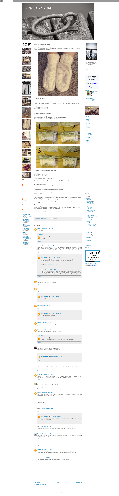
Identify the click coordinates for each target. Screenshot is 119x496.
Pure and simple (26, 242)
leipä (87, 130)
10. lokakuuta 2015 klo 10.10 (47, 280)
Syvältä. (24, 224)
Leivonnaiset (88, 122)
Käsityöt (87, 120)
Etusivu (58, 482)
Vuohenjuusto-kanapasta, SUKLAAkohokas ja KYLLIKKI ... (92, 207)
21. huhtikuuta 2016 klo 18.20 (48, 374)
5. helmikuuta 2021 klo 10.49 (46, 449)
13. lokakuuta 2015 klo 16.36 (55, 313)
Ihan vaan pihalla (26, 229)
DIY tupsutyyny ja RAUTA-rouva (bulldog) (92, 220)
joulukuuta (89, 199)
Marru (38, 346)
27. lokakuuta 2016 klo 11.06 (45, 383)
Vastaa (38, 232)
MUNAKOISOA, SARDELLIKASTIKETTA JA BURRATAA (27, 187)
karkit (87, 141)
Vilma (38, 433)
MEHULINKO (89, 205)
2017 (87, 193)
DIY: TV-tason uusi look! (27, 216)
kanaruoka (88, 127)
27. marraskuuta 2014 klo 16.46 (56, 257)
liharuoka (88, 117)
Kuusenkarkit (25, 210)
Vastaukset (41, 234)
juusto (87, 136)
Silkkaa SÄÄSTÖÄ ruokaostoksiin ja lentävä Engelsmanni (92, 216)
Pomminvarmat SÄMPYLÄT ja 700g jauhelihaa (92, 225)
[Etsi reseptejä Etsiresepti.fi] (90, 263)
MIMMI (38, 383)
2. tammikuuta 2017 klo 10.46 (55, 416)
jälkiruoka (88, 123)
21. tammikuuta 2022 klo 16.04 (51, 264)
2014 (87, 198)
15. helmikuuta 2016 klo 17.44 (56, 356)
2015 (87, 196)
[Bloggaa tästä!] (52, 218)
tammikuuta (89, 245)
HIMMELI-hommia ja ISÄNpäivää (91, 222)
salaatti (87, 140)
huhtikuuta (89, 240)
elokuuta (89, 234)
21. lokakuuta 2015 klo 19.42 (47, 329)
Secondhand (88, 133)
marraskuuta (89, 201)
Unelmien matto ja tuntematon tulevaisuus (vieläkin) (27, 238)
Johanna (39, 449)
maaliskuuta (89, 242)
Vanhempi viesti (79, 482)
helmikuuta (89, 243)
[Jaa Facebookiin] (55, 218)
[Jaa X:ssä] (54, 218)
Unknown (39, 280)
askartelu (87, 126)
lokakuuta (89, 230)
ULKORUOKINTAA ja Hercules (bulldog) (91, 211)
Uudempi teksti (37, 482)
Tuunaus (87, 129)
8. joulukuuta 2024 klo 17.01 (50, 269)
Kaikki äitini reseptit (27, 184)
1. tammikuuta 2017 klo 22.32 (47, 408)
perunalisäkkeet (89, 134)
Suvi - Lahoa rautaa (44, 236)
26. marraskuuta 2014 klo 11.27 (48, 245)
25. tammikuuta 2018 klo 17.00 (47, 442)
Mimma (38, 228)
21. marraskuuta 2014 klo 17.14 (56, 236)
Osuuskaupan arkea (27, 209)
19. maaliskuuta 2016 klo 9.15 (47, 365)
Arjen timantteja (26, 219)
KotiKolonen (25, 236)
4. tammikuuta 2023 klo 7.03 (47, 457)
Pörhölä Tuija (39, 374)
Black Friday (25, 233)
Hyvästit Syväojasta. (26, 225)
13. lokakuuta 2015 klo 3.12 (45, 305)
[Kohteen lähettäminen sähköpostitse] (51, 218)
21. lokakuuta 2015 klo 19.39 (47, 322)
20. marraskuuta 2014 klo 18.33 (47, 228)
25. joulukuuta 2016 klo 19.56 (47, 401)
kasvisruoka (88, 137)
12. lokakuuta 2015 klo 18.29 (55, 296)
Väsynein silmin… (26, 243)
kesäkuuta (89, 237)
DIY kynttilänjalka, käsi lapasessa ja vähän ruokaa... (91, 228)
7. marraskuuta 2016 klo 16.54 (47, 392)
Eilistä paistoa (26, 228)
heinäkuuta (89, 235)
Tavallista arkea (26, 204)
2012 (87, 249)
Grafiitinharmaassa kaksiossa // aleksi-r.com (27, 214)
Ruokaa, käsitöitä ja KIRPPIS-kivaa (90, 203)
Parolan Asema (26, 199)
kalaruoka (88, 124)
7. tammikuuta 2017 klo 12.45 (45, 426)
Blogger (62, 492)
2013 (87, 247)
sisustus (87, 116)
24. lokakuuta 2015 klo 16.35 (55, 337)
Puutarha (87, 131)
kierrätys (87, 119)
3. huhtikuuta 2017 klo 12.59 (45, 433)
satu (38, 305)
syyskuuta (89, 232)
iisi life (87, 90)
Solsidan (24, 232)
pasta (87, 138)
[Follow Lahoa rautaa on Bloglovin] (91, 266)
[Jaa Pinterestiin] (56, 218)
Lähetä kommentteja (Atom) (41, 484)
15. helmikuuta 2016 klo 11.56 (45, 346)
